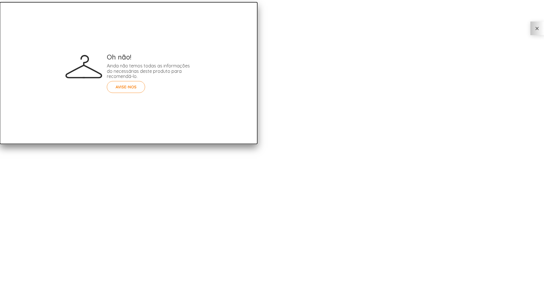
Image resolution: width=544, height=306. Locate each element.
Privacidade (8, 301)
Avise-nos (126, 87)
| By (27, 301)
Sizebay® (30, 301)
